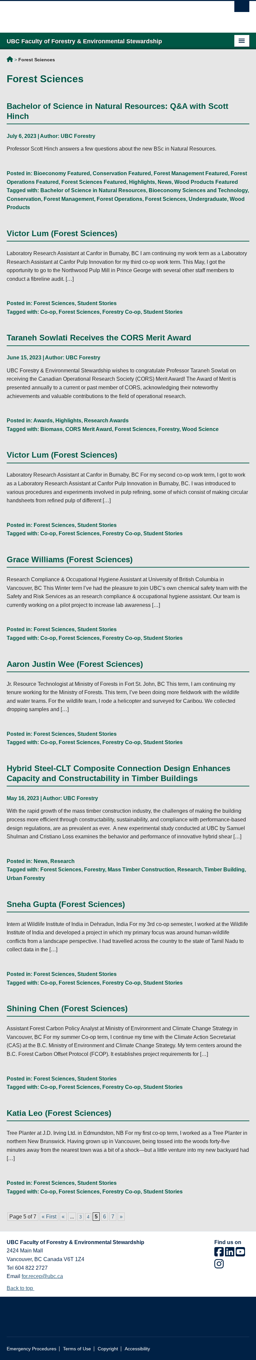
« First (49, 1216)
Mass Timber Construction (141, 869)
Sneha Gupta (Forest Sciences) (66, 904)
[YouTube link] (240, 1254)
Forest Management (69, 199)
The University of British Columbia (110, 13)
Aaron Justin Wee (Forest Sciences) (75, 664)
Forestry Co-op (121, 312)
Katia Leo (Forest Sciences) (59, 1113)
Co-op (48, 312)
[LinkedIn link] (229, 1254)
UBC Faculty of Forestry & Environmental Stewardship (10, 60)
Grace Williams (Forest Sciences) (70, 559)
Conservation (24, 199)
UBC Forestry (78, 136)
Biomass (51, 429)
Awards (43, 420)
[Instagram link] (219, 1266)
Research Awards (106, 420)
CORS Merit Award (88, 429)
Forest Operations (119, 199)
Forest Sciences (165, 199)
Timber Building (224, 869)
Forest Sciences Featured (93, 182)
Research (62, 861)
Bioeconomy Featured (62, 173)
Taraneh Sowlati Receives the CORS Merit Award (99, 337)
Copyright (108, 1348)
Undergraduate (208, 199)
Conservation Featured (122, 173)
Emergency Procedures (31, 1348)
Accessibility (137, 1348)
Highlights (142, 182)
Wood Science (200, 429)
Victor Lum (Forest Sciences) (62, 233)
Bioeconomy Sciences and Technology (198, 190)
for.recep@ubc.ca (42, 1276)
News (165, 182)
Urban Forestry (26, 878)
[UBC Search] (241, 8)
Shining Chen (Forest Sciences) (67, 1008)
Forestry (168, 429)
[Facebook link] (219, 1254)
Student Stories (97, 303)
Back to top (20, 1288)
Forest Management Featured (191, 173)
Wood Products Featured (206, 182)
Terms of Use (77, 1348)
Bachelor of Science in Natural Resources (93, 190)
